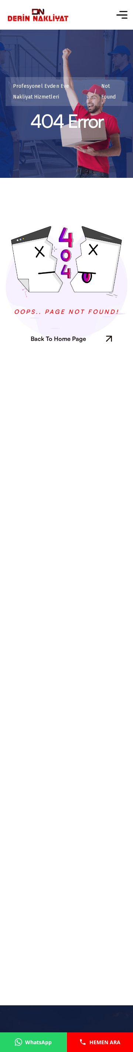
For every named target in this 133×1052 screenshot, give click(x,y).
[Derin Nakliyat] (38, 15)
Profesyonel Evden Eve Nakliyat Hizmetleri (55, 91)
